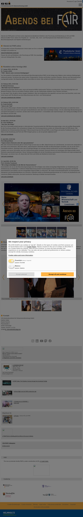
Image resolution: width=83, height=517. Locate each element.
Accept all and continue (57, 274)
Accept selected (21, 274)
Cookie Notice (31, 246)
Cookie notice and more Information (20, 255)
